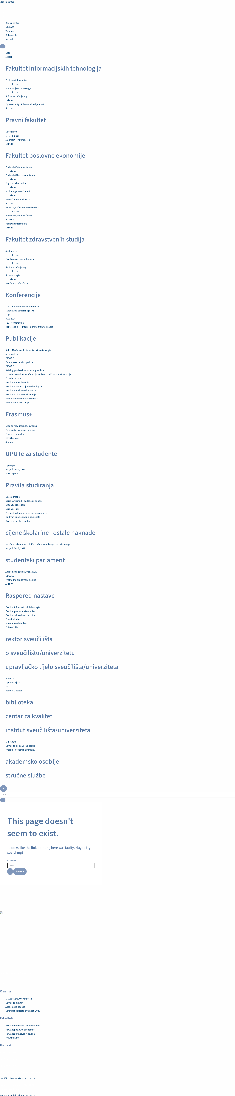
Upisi (7, 52)
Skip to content (8, 2)
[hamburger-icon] (2, 46)
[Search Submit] (10, 871)
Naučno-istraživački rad (17, 283)
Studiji (8, 57)
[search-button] (2, 800)
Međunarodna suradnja (17, 402)
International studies (16, 623)
